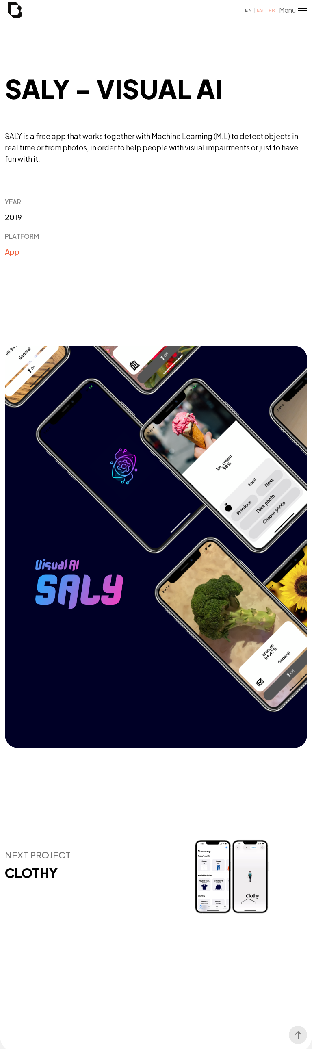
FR (272, 10)
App (12, 251)
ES (260, 10)
